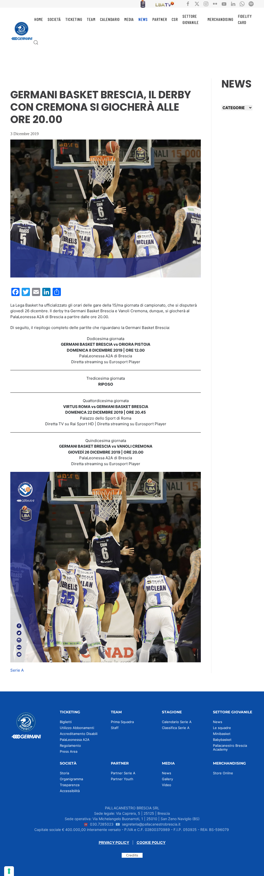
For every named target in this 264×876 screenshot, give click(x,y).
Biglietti (66, 722)
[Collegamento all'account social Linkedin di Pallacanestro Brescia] (233, 3)
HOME (38, 19)
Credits (132, 855)
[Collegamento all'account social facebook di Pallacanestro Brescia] (188, 3)
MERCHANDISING (220, 19)
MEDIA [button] (129, 19)
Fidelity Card (245, 19)
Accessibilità (70, 791)
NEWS (143, 19)
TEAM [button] (91, 19)
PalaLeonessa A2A (74, 740)
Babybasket (222, 740)
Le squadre (222, 728)
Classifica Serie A (175, 728)
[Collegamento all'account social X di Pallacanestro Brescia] (197, 3)
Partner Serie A (123, 773)
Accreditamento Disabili (78, 734)
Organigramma (71, 779)
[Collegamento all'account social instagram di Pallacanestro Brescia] (206, 3)
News (217, 722)
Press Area (68, 751)
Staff (115, 728)
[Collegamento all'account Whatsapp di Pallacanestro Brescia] (242, 3)
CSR (175, 19)
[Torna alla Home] (21, 31)
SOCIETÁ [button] (54, 19)
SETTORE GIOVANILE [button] (191, 19)
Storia (64, 773)
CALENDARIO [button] (110, 19)
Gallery (167, 779)
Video (166, 785)
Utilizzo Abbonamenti (77, 728)
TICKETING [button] (73, 19)
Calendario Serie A (177, 722)
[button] (35, 42)
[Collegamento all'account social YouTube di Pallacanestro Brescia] (224, 3)
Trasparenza (69, 785)
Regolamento (70, 745)
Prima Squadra (122, 722)
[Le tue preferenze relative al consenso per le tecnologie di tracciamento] (9, 871)
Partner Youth (122, 779)
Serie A (17, 670)
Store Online (223, 773)
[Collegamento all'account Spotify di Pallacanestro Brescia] (251, 3)
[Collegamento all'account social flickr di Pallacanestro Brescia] (215, 3)
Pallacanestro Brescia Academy (230, 747)
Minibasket (221, 734)
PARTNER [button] (159, 19)
